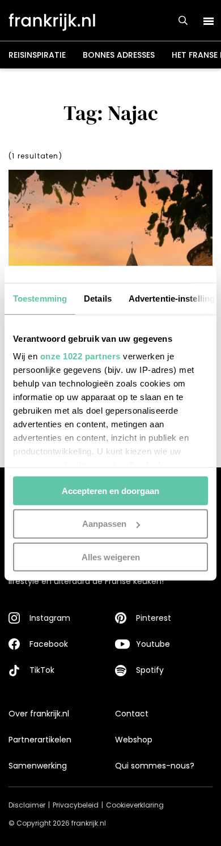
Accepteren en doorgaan (110, 490)
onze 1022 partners (80, 356)
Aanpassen (104, 524)
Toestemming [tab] (40, 298)
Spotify (150, 670)
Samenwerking (37, 765)
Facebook (48, 644)
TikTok (41, 670)
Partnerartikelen (39, 739)
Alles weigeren (111, 557)
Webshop (133, 739)
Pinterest (153, 618)
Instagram (49, 618)
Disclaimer (26, 805)
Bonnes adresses (119, 55)
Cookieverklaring (135, 805)
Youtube (153, 644)
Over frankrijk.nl (38, 713)
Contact (131, 713)
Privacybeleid (76, 805)
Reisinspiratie (37, 55)
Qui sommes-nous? (154, 765)
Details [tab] (98, 298)
